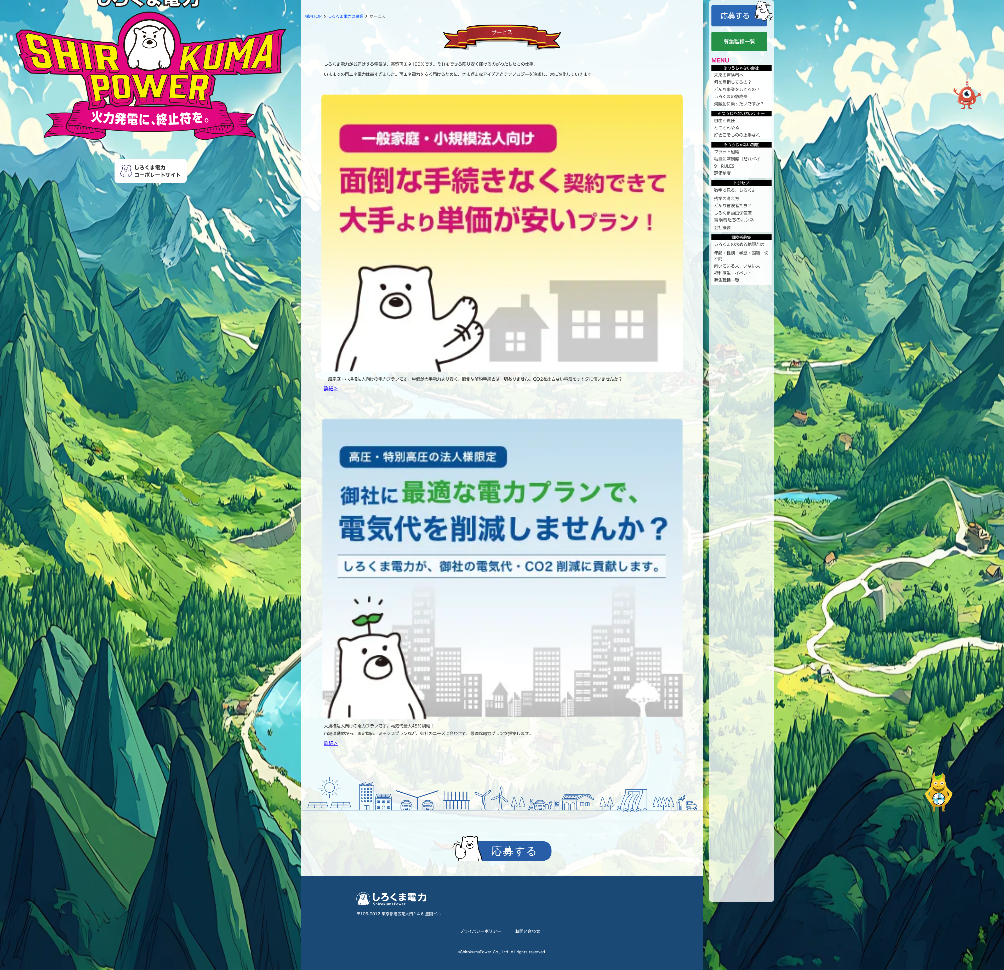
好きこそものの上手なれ (737, 135)
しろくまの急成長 (731, 96)
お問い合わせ (527, 931)
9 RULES (724, 166)
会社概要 (722, 227)
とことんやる (726, 128)
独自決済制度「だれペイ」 (739, 159)
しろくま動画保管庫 (733, 213)
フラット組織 (726, 152)
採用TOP (313, 16)
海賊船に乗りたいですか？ (739, 104)
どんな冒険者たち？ (733, 205)
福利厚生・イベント (733, 273)
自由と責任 (724, 120)
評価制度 (722, 173)
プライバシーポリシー (480, 931)
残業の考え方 (726, 198)
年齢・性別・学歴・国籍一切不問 (741, 256)
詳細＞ (331, 388)
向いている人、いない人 (737, 266)
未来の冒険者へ (728, 75)
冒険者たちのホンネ (734, 220)
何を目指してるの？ (733, 82)
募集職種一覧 (726, 280)
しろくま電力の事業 (345, 16)
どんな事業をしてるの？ (737, 89)
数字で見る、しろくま (735, 190)
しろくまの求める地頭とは (739, 244)
